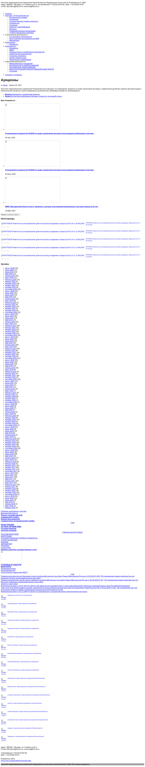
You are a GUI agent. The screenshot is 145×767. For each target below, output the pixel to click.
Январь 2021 (10, 395)
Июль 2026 (9, 270)
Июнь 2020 (9, 408)
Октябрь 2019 (10, 423)
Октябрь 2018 (10, 446)
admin (5, 85)
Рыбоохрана (10, 42)
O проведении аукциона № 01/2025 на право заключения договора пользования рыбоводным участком (49, 170)
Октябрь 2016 (10, 492)
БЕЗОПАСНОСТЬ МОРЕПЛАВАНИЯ (24, 65)
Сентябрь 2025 (11, 289)
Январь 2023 (10, 350)
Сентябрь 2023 (11, 335)
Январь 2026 (10, 281)
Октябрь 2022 (10, 356)
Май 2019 (9, 433)
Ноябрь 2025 (10, 285)
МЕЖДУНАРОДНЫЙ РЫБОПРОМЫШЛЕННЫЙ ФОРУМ (31, 69)
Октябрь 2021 (10, 377)
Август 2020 (10, 404)
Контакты (13, 29)
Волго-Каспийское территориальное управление (22, 645)
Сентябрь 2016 (11, 494)
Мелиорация (14, 40)
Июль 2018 (9, 452)
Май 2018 (9, 456)
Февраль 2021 (10, 393)
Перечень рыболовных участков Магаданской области (13, 512)
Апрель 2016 (10, 504)
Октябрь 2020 (10, 400)
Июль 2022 (9, 362)
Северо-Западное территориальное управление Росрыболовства (28, 711)
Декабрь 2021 (10, 375)
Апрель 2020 (10, 412)
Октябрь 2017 (10, 469)
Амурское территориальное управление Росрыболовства (25, 728)
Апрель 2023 (10, 345)
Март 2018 (9, 460)
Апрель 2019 (10, 435)
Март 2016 (9, 506)
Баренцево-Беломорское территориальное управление (24, 653)
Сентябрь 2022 (11, 358)
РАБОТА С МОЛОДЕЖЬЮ (19, 27)
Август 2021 (10, 381)
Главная (8, 14)
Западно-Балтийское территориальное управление (23, 628)
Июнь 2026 (9, 272)
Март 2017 (9, 483)
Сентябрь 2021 (11, 379)
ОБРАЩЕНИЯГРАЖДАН (6, 545)
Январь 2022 (10, 373)
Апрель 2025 (10, 299)
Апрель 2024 (10, 322)
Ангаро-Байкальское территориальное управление (23, 661)
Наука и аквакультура (17, 58)
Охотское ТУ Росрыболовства (17, 16)
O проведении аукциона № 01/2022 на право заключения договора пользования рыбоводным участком (49, 133)
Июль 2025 (9, 293)
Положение (13, 19)
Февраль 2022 (10, 372)
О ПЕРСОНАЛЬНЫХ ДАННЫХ (21, 33)
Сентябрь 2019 (11, 425)
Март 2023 (9, 347)
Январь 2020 (10, 418)
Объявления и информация (20, 60)
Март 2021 (9, 391)
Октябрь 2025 (10, 287)
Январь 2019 (10, 441)
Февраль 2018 (10, 462)
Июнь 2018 (9, 454)
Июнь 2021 (9, 385)
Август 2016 (10, 496)
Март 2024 (9, 324)
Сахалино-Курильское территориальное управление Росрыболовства (29, 695)
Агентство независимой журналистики (16, 761)
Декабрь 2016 (10, 488)
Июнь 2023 (9, 341)
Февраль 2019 (10, 439)
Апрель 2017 (10, 481)
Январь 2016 (10, 508)
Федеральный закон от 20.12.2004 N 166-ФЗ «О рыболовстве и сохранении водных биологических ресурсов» (44, 591)
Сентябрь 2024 (11, 312)
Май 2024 (9, 320)
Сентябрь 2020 (11, 402)
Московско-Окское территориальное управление (22, 612)
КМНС (11, 50)
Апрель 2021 (10, 389)
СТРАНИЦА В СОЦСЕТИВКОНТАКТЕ (11, 566)
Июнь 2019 (9, 431)
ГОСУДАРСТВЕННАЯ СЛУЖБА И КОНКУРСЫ (19, 538)
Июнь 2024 (9, 318)
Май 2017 (9, 479)
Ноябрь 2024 (10, 308)
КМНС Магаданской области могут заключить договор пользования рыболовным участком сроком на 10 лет (51, 207)
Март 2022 (9, 370)
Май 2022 (9, 366)
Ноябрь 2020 (10, 398)
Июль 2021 (9, 383)
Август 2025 (10, 291)
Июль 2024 (9, 316)
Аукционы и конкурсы (17, 56)
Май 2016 (9, 502)
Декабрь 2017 (10, 465)
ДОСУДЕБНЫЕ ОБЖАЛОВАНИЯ (22, 67)
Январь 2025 (10, 304)
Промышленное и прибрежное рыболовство (27, 52)
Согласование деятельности (20, 37)
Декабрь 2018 (10, 442)
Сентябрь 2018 (11, 448)
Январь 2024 (10, 327)
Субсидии (13, 71)
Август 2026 (10, 268)
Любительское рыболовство (20, 54)
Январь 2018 (10, 464)
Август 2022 (10, 360)
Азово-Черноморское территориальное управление (23, 670)
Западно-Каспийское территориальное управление (23, 620)
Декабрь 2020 (10, 396)
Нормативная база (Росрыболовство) (8, 569)
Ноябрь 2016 (10, 490)
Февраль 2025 (10, 303)
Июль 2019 (9, 429)
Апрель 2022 (10, 368)
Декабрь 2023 (10, 329)
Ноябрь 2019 (10, 421)
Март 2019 (9, 437)
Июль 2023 (9, 339)
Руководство (14, 23)
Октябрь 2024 (10, 310)
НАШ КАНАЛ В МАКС (74, 532)
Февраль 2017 (10, 485)
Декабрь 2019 (10, 419)
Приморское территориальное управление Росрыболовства (26, 736)
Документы (13, 44)
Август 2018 (10, 450)
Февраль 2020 (10, 416)
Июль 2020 (9, 406)
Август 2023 (10, 337)
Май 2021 (9, 387)
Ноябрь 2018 (10, 444)
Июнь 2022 (9, 364)
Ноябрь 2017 (10, 467)
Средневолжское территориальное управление (22, 603)
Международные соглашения (21, 63)
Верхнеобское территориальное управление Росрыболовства (26, 686)
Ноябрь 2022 (10, 354)
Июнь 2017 (9, 477)
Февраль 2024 (10, 326)
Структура (13, 25)
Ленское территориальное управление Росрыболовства (25, 703)
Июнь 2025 (9, 295)
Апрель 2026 (10, 276)
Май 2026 (9, 274)
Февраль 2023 (10, 349)
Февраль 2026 (10, 280)
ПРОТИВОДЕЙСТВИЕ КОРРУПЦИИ (10, 535)
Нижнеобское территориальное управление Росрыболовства (26, 678)
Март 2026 (9, 278)
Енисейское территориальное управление (20, 637)
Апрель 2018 (10, 458)
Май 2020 (9, 410)
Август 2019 (10, 427)
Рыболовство (10, 46)
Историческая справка (18, 17)
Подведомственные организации (22, 31)
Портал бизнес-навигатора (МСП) (14, 572)
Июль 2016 (9, 498)
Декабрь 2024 (10, 306)
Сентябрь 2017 (11, 471)
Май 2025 (9, 297)
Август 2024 (10, 314)
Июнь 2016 (9, 500)
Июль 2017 (9, 475)
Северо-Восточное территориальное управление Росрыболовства (28, 720)
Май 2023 (9, 343)
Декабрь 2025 (10, 283)
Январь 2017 (10, 487)
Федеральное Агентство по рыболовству (20, 595)
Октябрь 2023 (10, 333)
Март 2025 (9, 301)
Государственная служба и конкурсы (23, 21)
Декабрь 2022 (10, 352)
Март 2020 (9, 414)
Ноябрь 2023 (10, 331)
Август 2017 (10, 473)
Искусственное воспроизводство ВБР (24, 38)
